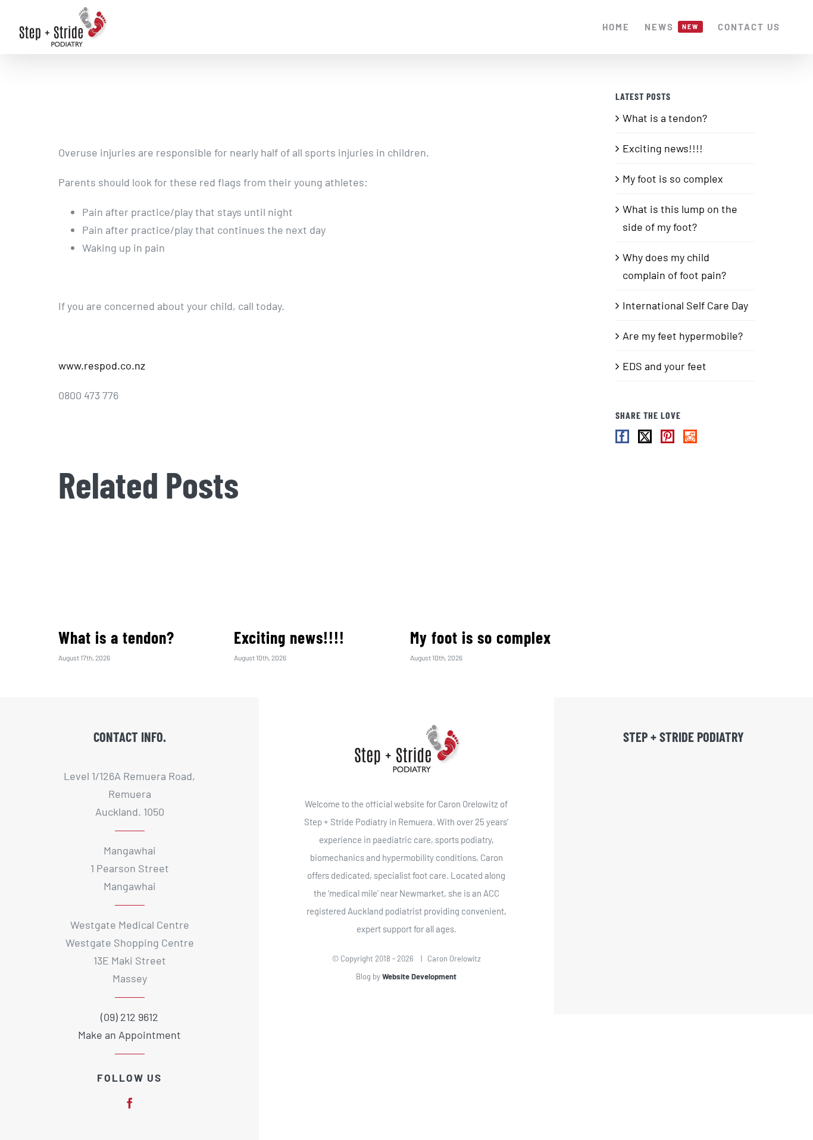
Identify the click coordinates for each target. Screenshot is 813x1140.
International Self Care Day (685, 305)
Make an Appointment (129, 1034)
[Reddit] (690, 436)
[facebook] (129, 1103)
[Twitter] (645, 436)
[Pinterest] (667, 436)
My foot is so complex (480, 637)
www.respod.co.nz (101, 365)
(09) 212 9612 (129, 1016)
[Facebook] (622, 436)
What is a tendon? (116, 637)
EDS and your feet (664, 365)
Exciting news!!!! (289, 637)
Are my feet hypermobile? (683, 335)
